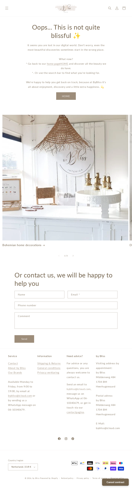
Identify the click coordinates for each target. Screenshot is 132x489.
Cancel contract (115, 482)
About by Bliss (17, 367)
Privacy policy (83, 478)
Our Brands (15, 372)
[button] (6, 8)
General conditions (49, 367)
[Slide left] (58, 255)
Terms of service (99, 478)
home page (53, 63)
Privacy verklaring (48, 372)
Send (24, 338)
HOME (64, 63)
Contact (13, 363)
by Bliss (36, 478)
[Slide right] (73, 255)
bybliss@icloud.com (20, 395)
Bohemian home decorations (22, 245)
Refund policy (67, 478)
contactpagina (75, 412)
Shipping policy (117, 478)
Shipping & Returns (49, 363)
